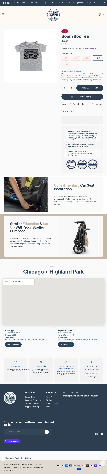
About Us (49, 397)
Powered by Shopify (35, 464)
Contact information (10, 470)
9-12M (75, 58)
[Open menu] (3, 14)
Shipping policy (38, 467)
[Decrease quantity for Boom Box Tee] (62, 88)
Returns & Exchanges (33, 400)
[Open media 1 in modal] (30, 56)
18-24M (98, 58)
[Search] (95, 14)
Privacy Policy (30, 397)
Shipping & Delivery (32, 407)
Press (48, 407)
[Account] (103, 14)
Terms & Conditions (32, 403)
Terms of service (27, 467)
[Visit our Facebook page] (4, 3)
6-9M (66, 58)
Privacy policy (17, 467)
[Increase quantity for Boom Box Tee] (70, 88)
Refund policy (8, 467)
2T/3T (66, 64)
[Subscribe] (47, 432)
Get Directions (13, 345)
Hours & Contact (52, 403)
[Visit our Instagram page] (8, 3)
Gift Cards (49, 400)
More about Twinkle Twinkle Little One (52, 458)
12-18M (86, 58)
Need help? (98, 104)
